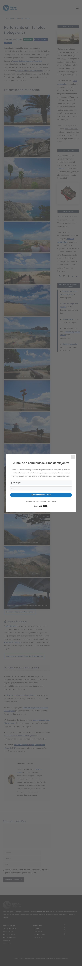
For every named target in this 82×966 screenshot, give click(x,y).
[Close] (73, 457)
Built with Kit (41, 506)
